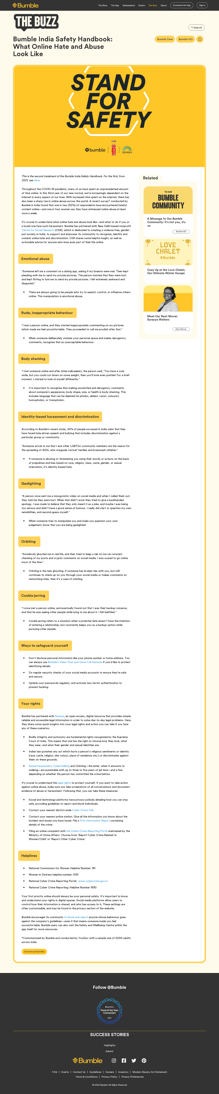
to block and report (76, 917)
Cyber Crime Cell (82, 810)
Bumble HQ (187, 39)
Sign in (202, 5)
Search (198, 28)
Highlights (109, 1045)
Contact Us (79, 1072)
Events (142, 5)
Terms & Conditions (86, 1077)
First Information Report (94, 821)
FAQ (54, 1072)
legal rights (64, 783)
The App (115, 5)
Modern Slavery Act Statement (149, 1072)
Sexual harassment (40, 766)
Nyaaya (59, 716)
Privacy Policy (109, 1077)
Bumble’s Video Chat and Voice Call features (75, 662)
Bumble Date (166, 39)
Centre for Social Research (38, 230)
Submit (109, 1051)
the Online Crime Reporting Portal (87, 831)
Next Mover (183, 329)
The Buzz (152, 5)
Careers (109, 1072)
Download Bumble (34, 951)
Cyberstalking (61, 766)
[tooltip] (199, 39)
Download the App (182, 5)
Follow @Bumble (109, 987)
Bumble (103, 1085)
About (164, 5)
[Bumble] (25, 5)
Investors (123, 1072)
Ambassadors (129, 5)
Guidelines (95, 1072)
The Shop (102, 5)
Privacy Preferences (132, 1077)
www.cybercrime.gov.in (93, 881)
